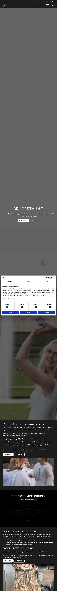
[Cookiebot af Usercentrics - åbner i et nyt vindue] (46, 278)
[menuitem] (47, 5)
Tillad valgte (28, 312)
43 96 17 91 (50, 555)
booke (15, 449)
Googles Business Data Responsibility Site (13, 293)
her (16, 298)
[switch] (21, 307)
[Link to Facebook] (55, 5)
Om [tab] (47, 281)
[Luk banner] (54, 277)
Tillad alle (46, 312)
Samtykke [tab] (10, 281)
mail (11, 557)
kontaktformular (22, 557)
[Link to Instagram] (53, 5)
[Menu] (47, 5)
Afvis (10, 312)
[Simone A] (4, 5)
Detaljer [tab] (28, 281)
